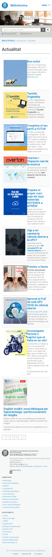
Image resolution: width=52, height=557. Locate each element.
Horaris (5, 516)
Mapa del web (26, 554)
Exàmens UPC (8, 529)
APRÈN (5, 521)
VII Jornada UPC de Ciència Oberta (35, 248)
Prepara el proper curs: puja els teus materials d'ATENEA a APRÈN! (35, 198)
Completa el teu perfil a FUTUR (37, 127)
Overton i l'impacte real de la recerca (37, 161)
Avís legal (37, 554)
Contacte (16, 554)
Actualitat (21, 41)
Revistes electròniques (10, 540)
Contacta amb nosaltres (11, 507)
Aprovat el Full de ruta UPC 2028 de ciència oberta (37, 303)
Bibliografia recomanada (11, 526)
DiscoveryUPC (10, 34)
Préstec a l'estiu (37, 266)
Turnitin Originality (33, 95)
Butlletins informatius (10, 502)
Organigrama (8, 488)
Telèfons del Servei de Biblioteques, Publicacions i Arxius (29, 466)
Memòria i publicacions (11, 499)
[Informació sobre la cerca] (47, 30)
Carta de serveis (8, 494)
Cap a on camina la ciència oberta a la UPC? (37, 235)
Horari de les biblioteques (11, 505)
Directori (6, 486)
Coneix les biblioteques (11, 483)
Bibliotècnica (25, 34)
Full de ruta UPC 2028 (38, 312)
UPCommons (7, 532)
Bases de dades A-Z (10, 542)
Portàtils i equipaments (11, 537)
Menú (46, 5)
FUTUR (30, 132)
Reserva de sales (9, 518)
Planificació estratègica (11, 491)
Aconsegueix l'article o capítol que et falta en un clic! (37, 335)
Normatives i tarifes (9, 496)
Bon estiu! (33, 61)
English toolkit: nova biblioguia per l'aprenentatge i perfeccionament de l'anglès (26, 412)
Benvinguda (7, 480)
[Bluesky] (11, 472)
